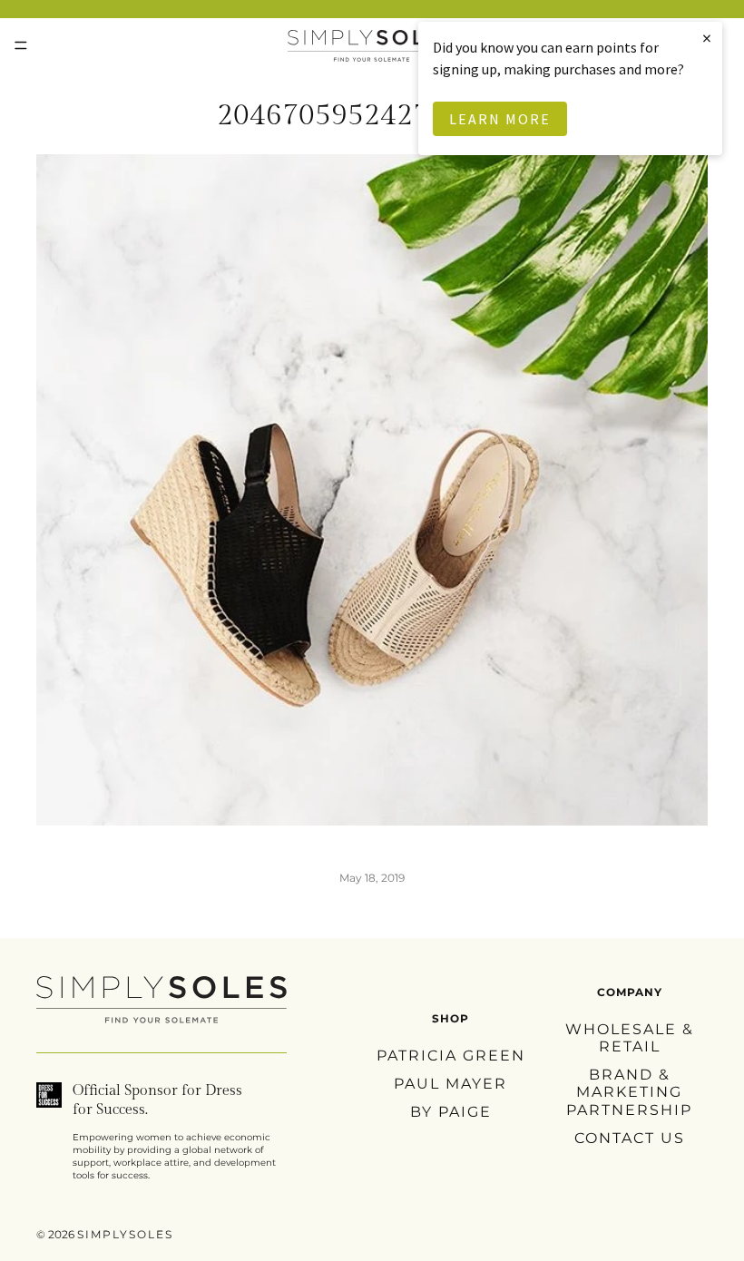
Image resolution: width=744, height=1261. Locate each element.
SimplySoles (125, 1234)
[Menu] (21, 45)
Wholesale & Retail (629, 1038)
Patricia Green (451, 1055)
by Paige (451, 1111)
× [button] (707, 37)
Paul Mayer (450, 1083)
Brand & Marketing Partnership (629, 1092)
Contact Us (629, 1138)
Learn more (500, 119)
